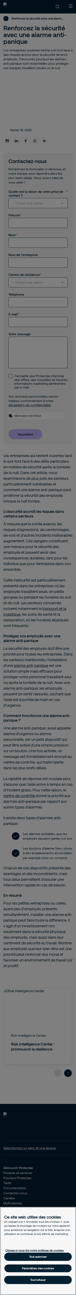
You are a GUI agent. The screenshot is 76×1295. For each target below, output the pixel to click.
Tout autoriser (38, 1256)
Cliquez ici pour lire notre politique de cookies (34, 1250)
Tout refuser (38, 1280)
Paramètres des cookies (38, 1268)
